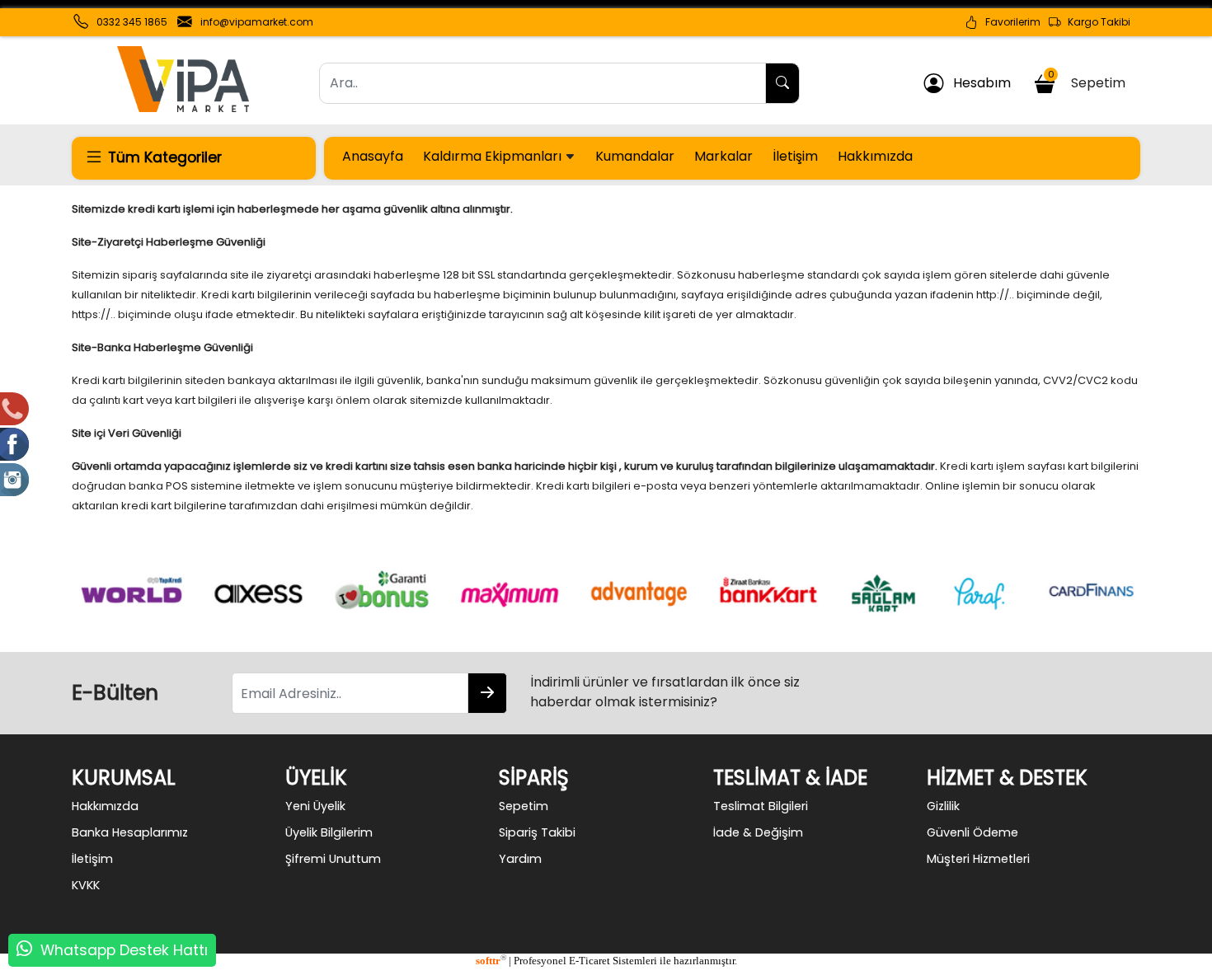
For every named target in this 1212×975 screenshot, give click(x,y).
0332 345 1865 (131, 22)
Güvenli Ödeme (972, 832)
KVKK (86, 885)
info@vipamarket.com (256, 22)
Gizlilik (943, 806)
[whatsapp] (24, 950)
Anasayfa (372, 156)
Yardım (520, 859)
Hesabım (977, 82)
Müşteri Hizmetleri (978, 859)
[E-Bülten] (487, 693)
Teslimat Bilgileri (760, 806)
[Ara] (782, 83)
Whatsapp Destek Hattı (124, 950)
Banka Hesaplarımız (130, 832)
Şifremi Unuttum (333, 859)
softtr (491, 961)
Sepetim (1090, 80)
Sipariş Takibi (537, 832)
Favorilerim (1009, 22)
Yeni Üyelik (315, 806)
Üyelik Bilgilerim (329, 832)
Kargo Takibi (1095, 22)
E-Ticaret (589, 961)
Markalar (723, 156)
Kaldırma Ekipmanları (494, 156)
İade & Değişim (758, 832)
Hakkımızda (875, 156)
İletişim (795, 156)
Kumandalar (634, 156)
